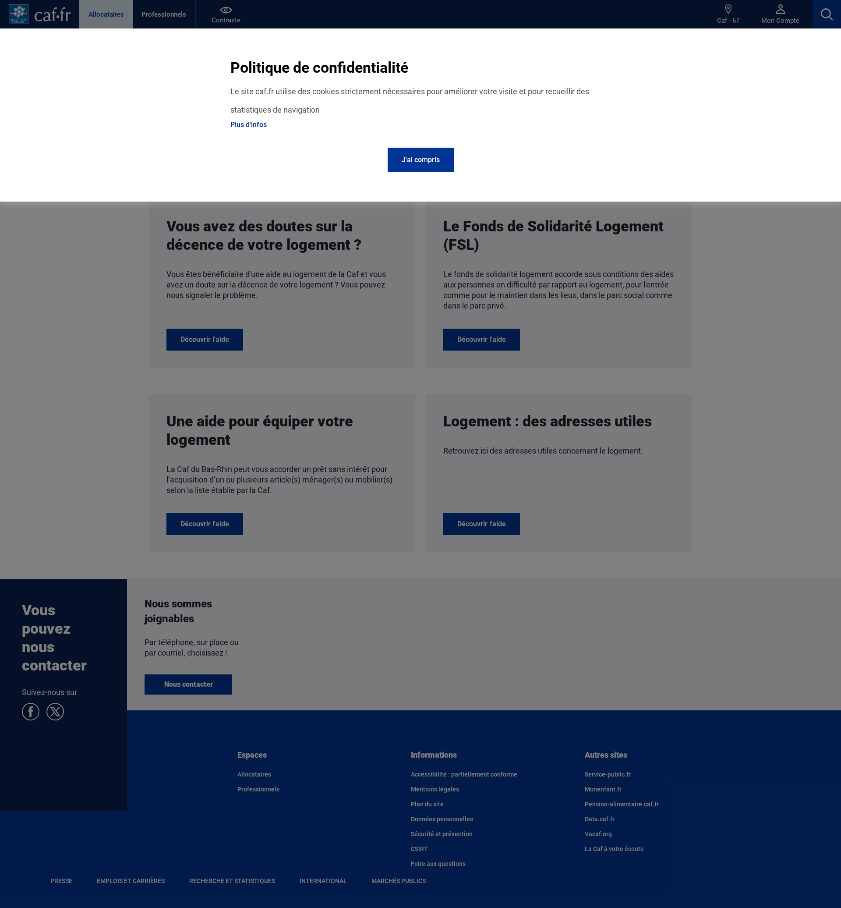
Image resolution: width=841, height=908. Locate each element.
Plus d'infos (248, 125)
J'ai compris (421, 160)
